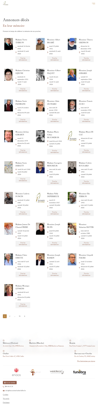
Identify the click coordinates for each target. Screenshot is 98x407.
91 (19, 316)
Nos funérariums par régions (86, 361)
